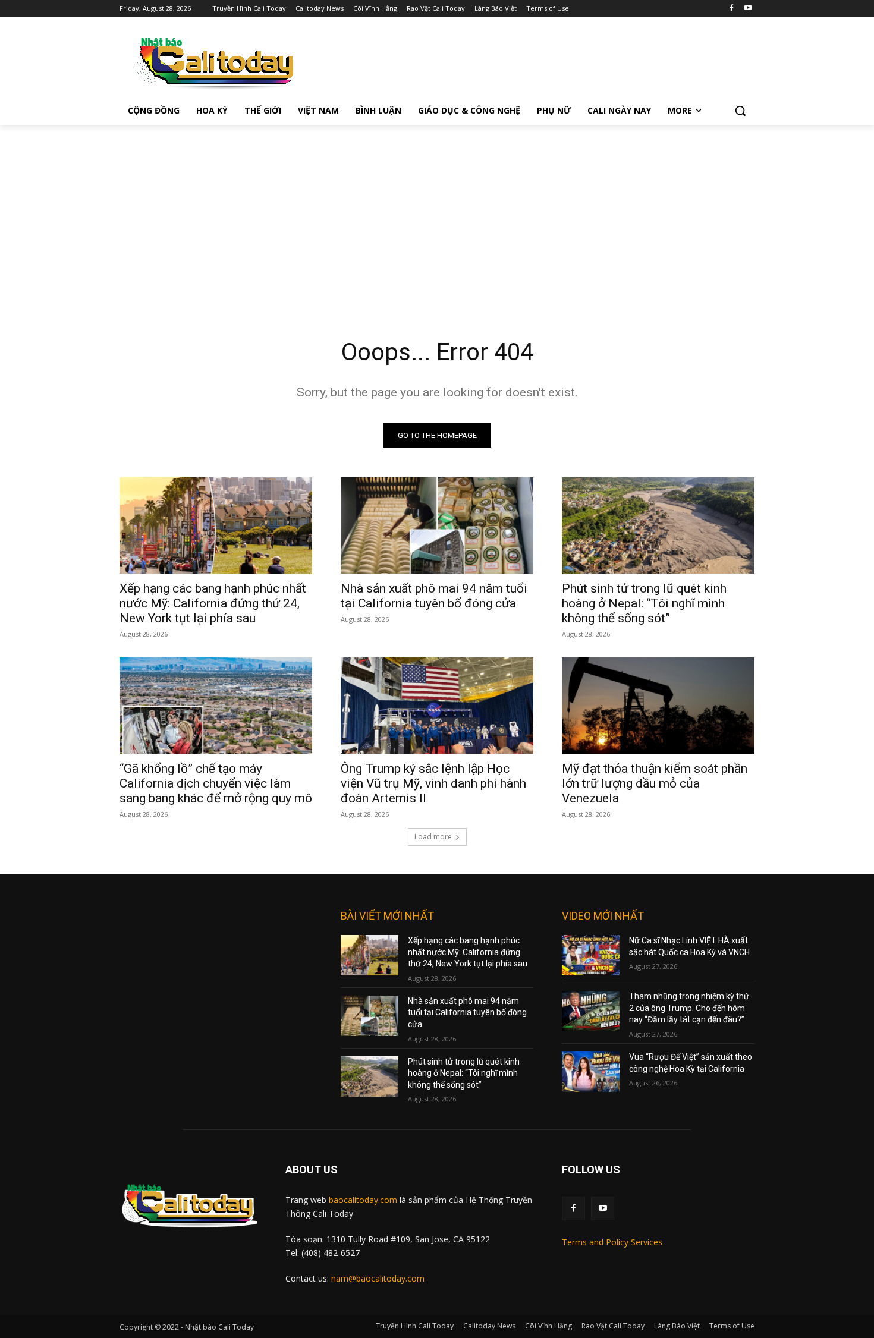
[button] (740, 110)
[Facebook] (731, 8)
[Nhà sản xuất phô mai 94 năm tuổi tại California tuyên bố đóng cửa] (437, 525)
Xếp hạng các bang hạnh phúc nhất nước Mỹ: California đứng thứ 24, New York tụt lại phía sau (213, 603)
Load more (433, 837)
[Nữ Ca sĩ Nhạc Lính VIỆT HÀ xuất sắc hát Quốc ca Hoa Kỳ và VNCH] (591, 955)
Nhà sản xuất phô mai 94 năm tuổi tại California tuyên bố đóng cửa (434, 595)
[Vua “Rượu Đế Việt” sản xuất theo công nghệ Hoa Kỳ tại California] (591, 1071)
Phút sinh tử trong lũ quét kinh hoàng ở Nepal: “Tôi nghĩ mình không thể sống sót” (644, 603)
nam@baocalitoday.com (378, 1278)
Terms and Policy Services (612, 1242)
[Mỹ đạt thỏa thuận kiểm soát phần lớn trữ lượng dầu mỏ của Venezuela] (658, 705)
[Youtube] (747, 8)
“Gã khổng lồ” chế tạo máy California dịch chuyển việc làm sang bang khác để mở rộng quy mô (216, 783)
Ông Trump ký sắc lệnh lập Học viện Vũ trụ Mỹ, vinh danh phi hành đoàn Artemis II (433, 783)
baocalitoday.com (363, 1199)
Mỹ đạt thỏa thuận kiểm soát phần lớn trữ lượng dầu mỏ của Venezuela (654, 783)
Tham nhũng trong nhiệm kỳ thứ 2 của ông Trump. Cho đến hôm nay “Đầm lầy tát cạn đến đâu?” (689, 1007)
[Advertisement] (437, 214)
